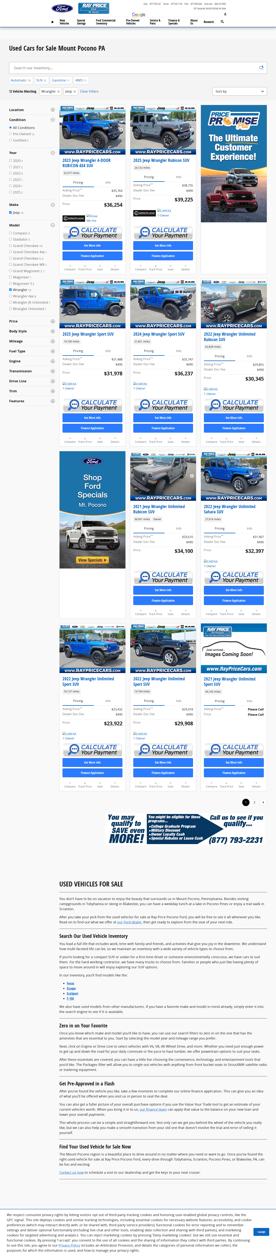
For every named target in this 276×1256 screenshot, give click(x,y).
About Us (194, 21)
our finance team (153, 1109)
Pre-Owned (132, 21)
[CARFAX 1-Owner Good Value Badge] (140, 386)
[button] (92, 173)
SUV (41, 80)
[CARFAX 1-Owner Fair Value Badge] (70, 736)
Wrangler (48, 91)
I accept (261, 1232)
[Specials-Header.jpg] (185, 829)
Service (155, 21)
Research (209, 22)
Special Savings (81, 21)
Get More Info (92, 245)
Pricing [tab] (78, 182)
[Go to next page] (263, 802)
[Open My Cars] (224, 14)
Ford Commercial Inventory (105, 21)
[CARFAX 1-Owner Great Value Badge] (164, 213)
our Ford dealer (129, 922)
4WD (81, 80)
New (64, 21)
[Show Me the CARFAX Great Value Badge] (94, 218)
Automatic (21, 80)
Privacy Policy (69, 1245)
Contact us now (71, 1172)
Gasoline (61, 80)
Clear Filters (89, 91)
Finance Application (92, 256)
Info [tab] (108, 182)
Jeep (68, 91)
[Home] (62, 8)
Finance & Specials (174, 21)
